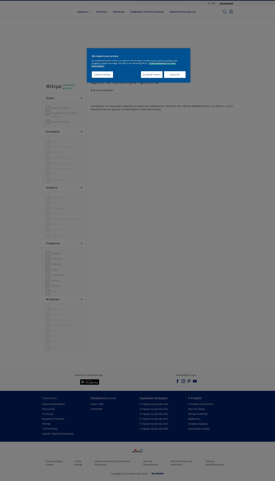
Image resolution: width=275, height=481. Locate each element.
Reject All (174, 74)
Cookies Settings (102, 74)
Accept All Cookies (152, 74)
